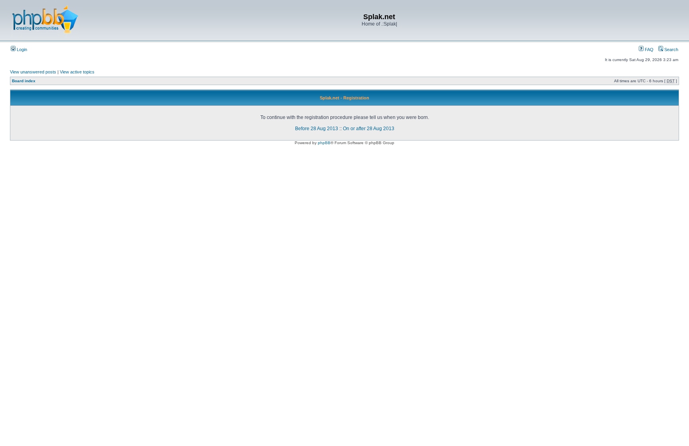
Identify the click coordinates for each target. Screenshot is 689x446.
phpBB (324, 143)
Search (670, 49)
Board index (23, 81)
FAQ (649, 49)
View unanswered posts (33, 71)
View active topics (77, 71)
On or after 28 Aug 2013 (368, 128)
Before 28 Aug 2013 (316, 128)
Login (21, 49)
